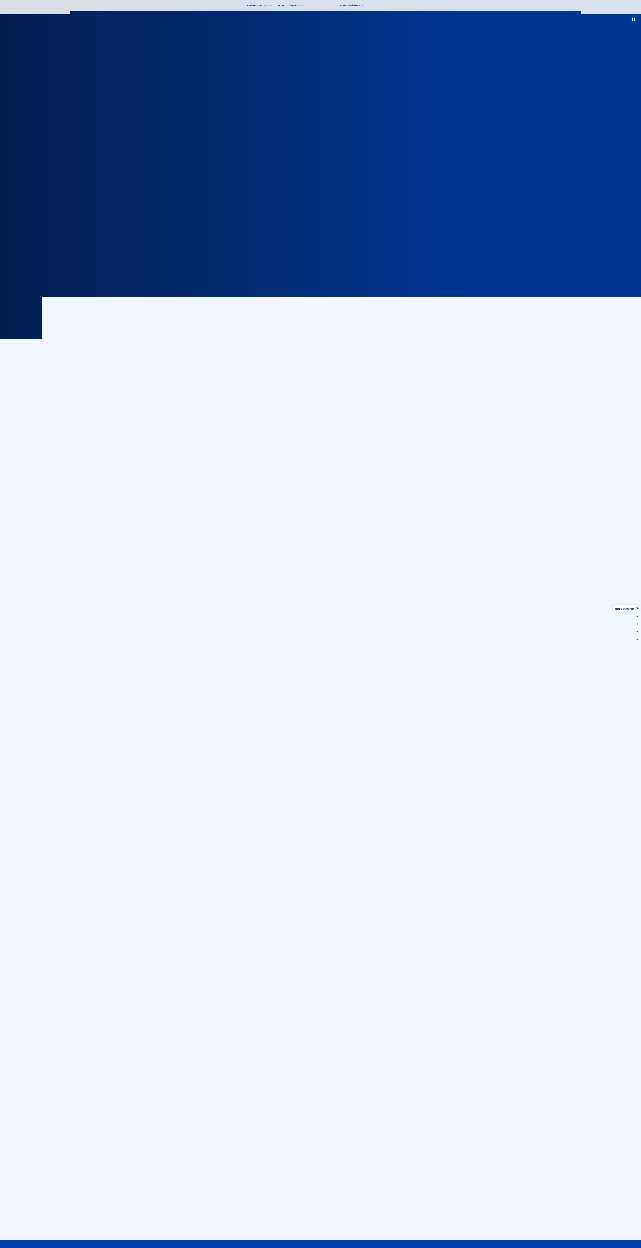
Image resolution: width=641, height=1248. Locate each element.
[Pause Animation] (633, 19)
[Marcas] (636, 624)
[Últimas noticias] (636, 616)
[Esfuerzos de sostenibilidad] (636, 631)
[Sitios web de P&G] (636, 639)
